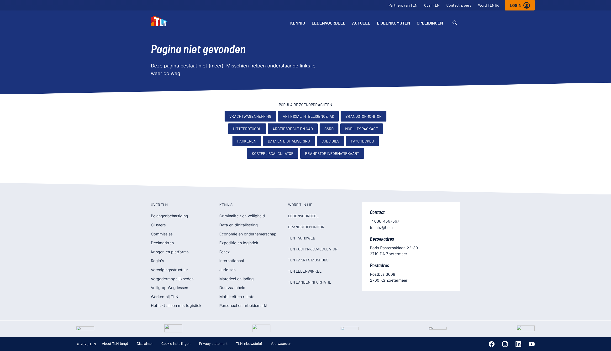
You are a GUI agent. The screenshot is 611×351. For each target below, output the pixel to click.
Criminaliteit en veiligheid (242, 216)
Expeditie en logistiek (238, 242)
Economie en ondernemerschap (247, 234)
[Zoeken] (455, 23)
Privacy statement (213, 343)
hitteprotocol (247, 128)
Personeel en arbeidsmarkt (243, 305)
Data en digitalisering (289, 141)
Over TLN (432, 5)
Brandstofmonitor (363, 116)
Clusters (158, 225)
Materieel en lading (236, 278)
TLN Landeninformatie (309, 282)
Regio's (157, 260)
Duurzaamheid (232, 287)
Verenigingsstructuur (169, 269)
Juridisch (227, 269)
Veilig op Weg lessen (169, 287)
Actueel (361, 22)
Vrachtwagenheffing (250, 116)
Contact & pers (458, 5)
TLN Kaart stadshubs (308, 260)
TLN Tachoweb (301, 238)
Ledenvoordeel (328, 22)
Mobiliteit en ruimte (236, 296)
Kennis (297, 22)
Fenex (224, 251)
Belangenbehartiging (169, 216)
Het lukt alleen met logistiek (176, 305)
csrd (329, 128)
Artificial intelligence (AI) (308, 116)
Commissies (162, 234)
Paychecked (362, 141)
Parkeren (246, 141)
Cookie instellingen (175, 343)
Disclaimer (145, 343)
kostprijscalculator (273, 153)
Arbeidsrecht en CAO (293, 128)
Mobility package (361, 128)
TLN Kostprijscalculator (312, 249)
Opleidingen (430, 22)
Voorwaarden (281, 343)
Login (515, 5)
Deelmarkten (162, 242)
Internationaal (231, 260)
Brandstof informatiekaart (332, 153)
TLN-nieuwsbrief (249, 343)
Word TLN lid (488, 5)
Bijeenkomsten (393, 22)
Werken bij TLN (164, 296)
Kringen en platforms (170, 251)
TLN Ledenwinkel (304, 271)
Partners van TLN (403, 5)
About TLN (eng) (115, 343)
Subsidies (330, 141)
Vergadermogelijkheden (172, 278)
